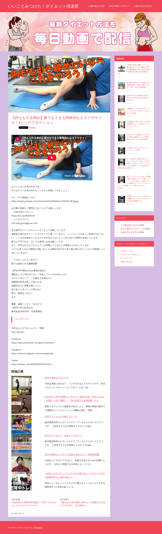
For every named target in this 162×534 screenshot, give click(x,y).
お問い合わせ (126, 261)
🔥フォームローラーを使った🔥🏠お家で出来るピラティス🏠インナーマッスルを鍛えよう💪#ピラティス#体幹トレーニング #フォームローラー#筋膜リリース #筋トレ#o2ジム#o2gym (134, 182)
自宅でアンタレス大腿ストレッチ (61, 416)
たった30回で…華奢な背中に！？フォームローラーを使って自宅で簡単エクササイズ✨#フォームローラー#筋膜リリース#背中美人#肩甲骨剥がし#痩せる (134, 163)
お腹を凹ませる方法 (142, 6)
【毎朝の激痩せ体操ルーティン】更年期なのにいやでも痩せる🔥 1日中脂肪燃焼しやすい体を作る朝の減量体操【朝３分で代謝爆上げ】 (134, 69)
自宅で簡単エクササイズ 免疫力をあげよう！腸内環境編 (72, 454)
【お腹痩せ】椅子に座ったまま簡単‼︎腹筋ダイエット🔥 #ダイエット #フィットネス (139, 124)
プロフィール (126, 251)
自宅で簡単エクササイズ (119, 6)
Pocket (32, 127)
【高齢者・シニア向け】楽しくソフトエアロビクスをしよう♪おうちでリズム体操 (138, 110)
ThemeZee (38, 527)
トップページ (22, 318)
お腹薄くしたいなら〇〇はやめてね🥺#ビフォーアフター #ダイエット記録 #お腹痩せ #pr (139, 198)
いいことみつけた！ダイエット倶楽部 (43, 6)
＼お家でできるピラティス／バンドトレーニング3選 (138, 149)
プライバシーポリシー (130, 254)
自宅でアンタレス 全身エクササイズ (63, 435)
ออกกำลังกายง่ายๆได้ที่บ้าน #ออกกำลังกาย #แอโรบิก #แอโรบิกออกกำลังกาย (138, 97)
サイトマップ (126, 258)
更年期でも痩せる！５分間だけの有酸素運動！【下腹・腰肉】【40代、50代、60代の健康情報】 (138, 84)
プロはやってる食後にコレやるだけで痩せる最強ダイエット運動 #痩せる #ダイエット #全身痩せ (138, 137)
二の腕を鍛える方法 (95, 6)
